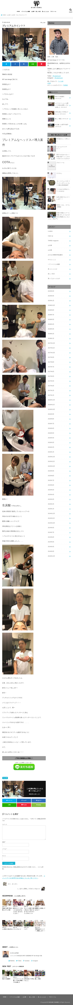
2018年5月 (51, 319)
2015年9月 (51, 471)
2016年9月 (51, 414)
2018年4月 (51, 324)
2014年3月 (51, 551)
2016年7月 (51, 423)
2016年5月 (51, 433)
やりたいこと (52, 259)
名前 (4, 842)
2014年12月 (51, 513)
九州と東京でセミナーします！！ (63, 198)
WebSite (12, 960)
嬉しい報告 (61, 118)
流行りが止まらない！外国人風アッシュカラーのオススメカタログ (63, 156)
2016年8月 (51, 419)
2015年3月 (51, 499)
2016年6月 (51, 428)
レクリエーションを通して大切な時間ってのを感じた (61, 105)
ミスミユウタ (14, 953)
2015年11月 (51, 461)
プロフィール (53, 11)
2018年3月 (51, 329)
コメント (4, 824)
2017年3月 (51, 385)
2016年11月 (51, 404)
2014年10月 (51, 523)
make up (50, 236)
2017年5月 (51, 376)
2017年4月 (51, 381)
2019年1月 (51, 300)
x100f (49, 83)
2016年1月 (51, 452)
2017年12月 (51, 343)
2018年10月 (51, 305)
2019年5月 (51, 291)
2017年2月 (51, 390)
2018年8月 (51, 310)
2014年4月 (51, 546)
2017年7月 (51, 367)
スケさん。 (59, 173)
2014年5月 (51, 542)
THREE (65, 85)
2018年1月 (51, 338)
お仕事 (32, 11)
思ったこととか (45, 11)
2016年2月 (51, 447)
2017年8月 (51, 362)
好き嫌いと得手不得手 (61, 125)
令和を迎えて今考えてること (61, 113)
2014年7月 (51, 532)
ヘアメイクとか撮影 (25, 11)
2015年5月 (51, 490)
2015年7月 (51, 480)
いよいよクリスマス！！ (61, 147)
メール (4, 849)
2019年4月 (51, 296)
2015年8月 (51, 475)
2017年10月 (51, 352)
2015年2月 (51, 504)
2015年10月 (51, 466)
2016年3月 (51, 442)
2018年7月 (51, 314)
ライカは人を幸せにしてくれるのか (63, 190)
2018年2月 (51, 333)
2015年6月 (51, 485)
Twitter (19, 960)
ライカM (60, 81)
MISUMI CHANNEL (54, 1002)
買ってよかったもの (54, 278)
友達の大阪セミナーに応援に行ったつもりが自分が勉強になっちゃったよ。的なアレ (58, 216)
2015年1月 (51, 508)
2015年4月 (51, 494)
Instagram (35, 960)
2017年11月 (51, 348)
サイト (4, 855)
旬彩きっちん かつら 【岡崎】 (63, 206)
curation (50, 231)
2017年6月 (51, 371)
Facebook (26, 960)
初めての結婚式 (59, 97)
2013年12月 (51, 556)
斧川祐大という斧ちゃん (63, 140)
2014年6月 (51, 537)
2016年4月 (51, 438)
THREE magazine (53, 240)
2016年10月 (51, 409)
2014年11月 (51, 518)
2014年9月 (51, 527)
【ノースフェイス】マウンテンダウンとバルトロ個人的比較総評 (63, 183)
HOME (18, 11)
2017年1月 (51, 395)
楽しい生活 (38, 11)
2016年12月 (51, 400)
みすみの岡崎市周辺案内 (55, 255)
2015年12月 (51, 456)
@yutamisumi (57, 76)
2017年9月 (51, 357)
